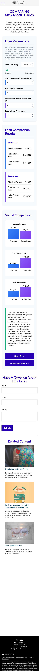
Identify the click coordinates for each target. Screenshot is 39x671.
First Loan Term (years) (14, 88)
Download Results (19, 363)
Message (5, 409)
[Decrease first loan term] (32, 94)
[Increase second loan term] (32, 114)
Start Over (19, 356)
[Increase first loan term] (32, 92)
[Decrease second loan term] (32, 116)
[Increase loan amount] (32, 63)
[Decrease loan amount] (32, 66)
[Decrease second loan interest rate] (32, 106)
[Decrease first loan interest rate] (32, 84)
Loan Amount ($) (11, 65)
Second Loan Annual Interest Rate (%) (18, 99)
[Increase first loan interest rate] (32, 81)
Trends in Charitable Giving (16, 469)
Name (4, 385)
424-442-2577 (21, 643)
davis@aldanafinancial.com (19, 649)
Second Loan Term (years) (15, 111)
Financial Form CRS (9, 654)
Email (4, 397)
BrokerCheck (5, 659)
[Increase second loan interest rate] (32, 104)
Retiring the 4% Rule (13, 546)
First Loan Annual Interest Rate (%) (18, 78)
